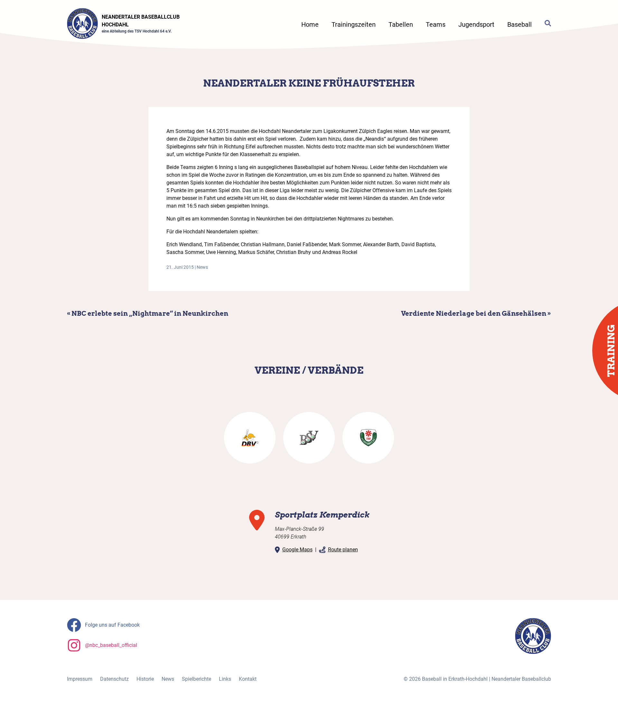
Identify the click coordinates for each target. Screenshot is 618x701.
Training (611, 350)
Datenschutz (114, 679)
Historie (145, 679)
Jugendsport (476, 24)
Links (225, 679)
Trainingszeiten (354, 24)
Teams (435, 24)
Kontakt (248, 679)
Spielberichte (196, 679)
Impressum (79, 679)
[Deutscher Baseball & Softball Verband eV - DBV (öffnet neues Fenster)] (250, 437)
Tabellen (401, 24)
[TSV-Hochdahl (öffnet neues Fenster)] (368, 437)
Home (310, 24)
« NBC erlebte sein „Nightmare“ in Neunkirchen (147, 313)
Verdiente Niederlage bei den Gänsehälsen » (476, 313)
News (202, 267)
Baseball (519, 24)
